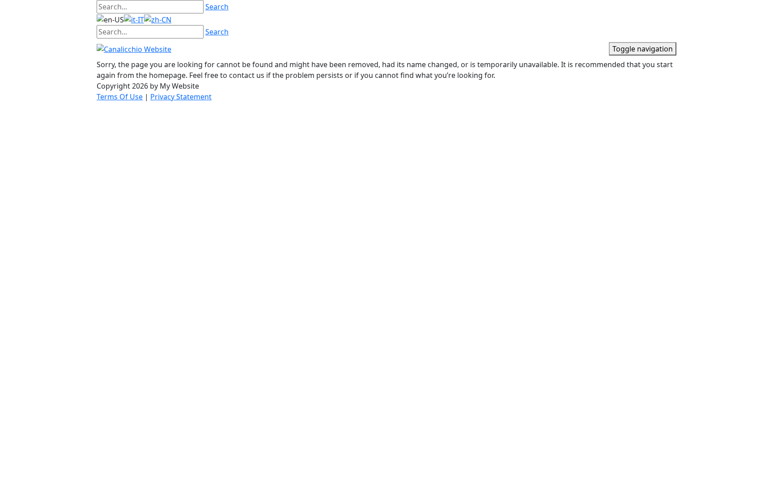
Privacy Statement (181, 97)
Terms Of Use (120, 97)
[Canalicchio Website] (134, 48)
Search (217, 7)
